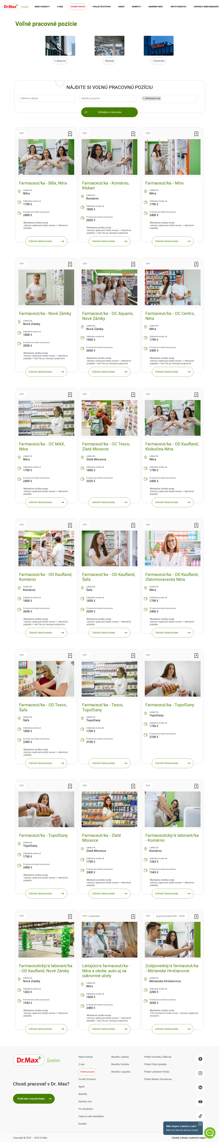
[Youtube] (200, 1101)
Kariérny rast (156, 7)
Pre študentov (178, 7)
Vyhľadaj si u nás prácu (109, 112)
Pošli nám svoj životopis (31, 1098)
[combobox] (47, 98)
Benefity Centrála (120, 1064)
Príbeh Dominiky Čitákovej (157, 1056)
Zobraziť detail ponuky (40, 241)
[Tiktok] (200, 1116)
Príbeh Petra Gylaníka (155, 1064)
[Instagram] (200, 1073)
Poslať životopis (102, 7)
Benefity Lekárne (120, 1056)
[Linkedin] (200, 1087)
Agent (121, 7)
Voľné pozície (78, 7)
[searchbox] (48, 98)
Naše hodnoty (42, 7)
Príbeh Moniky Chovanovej (158, 1079)
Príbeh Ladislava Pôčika (156, 1071)
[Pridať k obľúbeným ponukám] (70, 133)
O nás (60, 7)
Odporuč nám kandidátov (91, 1116)
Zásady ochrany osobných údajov (189, 1137)
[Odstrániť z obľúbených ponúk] (196, 394)
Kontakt (82, 1123)
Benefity (136, 7)
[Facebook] (200, 1058)
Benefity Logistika (120, 1071)
